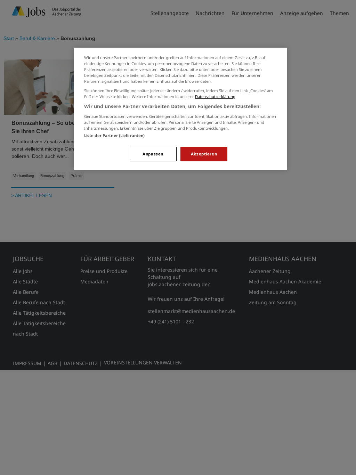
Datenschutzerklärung (215, 96)
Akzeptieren (204, 153)
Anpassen (153, 153)
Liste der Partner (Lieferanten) (114, 135)
